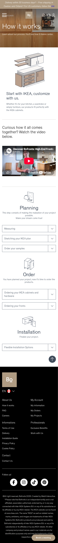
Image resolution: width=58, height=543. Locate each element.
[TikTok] (34, 482)
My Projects (36, 415)
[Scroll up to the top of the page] (52, 359)
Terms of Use (8, 428)
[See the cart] (48, 15)
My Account (37, 400)
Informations (8, 422)
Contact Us (7, 461)
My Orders (35, 410)
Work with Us (37, 433)
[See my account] (44, 15)
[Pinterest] (44, 482)
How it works (8, 405)
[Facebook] (13, 482)
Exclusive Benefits (39, 428)
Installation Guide (10, 438)
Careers (5, 415)
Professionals (38, 422)
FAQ (4, 410)
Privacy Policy (8, 443)
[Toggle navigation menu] (4, 15)
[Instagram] (24, 482)
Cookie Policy (8, 448)
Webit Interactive (48, 496)
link (52, 6)
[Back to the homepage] (29, 15)
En (4, 391)
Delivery (5, 433)
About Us (7, 400)
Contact (6, 455)
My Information (37, 405)
